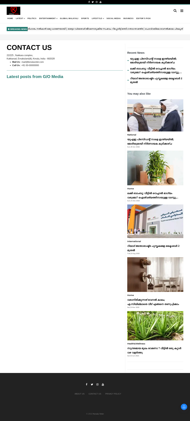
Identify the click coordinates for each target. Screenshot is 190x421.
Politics (32, 18)
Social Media (114, 18)
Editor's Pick (143, 18)
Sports (85, 18)
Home (10, 18)
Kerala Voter (98, 414)
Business (129, 18)
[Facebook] (89, 2)
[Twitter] (93, 2)
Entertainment (47, 18)
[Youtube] (101, 2)
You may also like (139, 93)
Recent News (136, 52)
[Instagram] (97, 2)
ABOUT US (79, 394)
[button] (181, 10)
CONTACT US (95, 394)
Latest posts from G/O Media (35, 76)
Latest (19, 18)
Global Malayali (69, 18)
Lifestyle (97, 18)
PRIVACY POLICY (113, 394)
